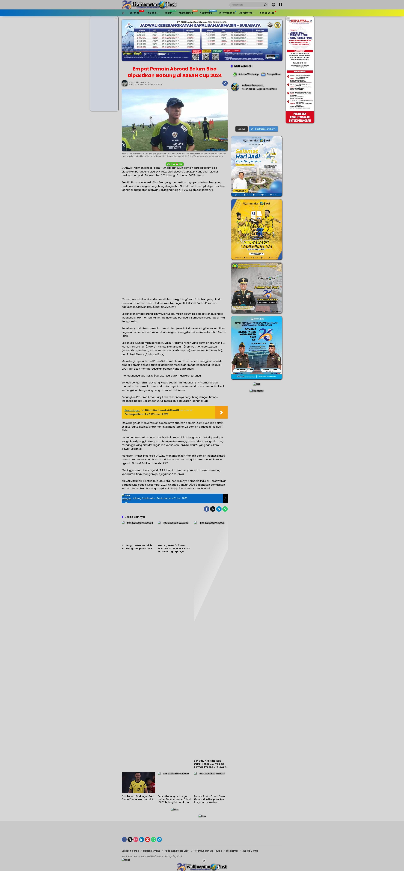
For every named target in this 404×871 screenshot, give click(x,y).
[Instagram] (135, 839)
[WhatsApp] (225, 509)
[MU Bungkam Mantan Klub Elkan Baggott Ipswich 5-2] (138, 531)
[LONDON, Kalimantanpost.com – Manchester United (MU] (256, 109)
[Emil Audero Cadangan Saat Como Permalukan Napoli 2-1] (138, 782)
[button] (265, 4)
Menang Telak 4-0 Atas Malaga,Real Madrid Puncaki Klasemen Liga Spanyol (174, 548)
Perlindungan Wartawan (208, 850)
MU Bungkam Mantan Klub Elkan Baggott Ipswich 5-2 (137, 547)
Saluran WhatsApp (248, 74)
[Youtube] (147, 839)
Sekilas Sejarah (130, 850)
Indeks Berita (250, 850)
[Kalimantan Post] (149, 4)
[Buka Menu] (280, 5)
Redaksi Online (151, 850)
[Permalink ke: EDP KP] (125, 83)
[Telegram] (219, 509)
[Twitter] (212, 509)
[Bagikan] (225, 83)
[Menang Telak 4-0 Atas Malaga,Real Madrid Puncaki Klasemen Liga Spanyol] (174, 531)
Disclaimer (232, 850)
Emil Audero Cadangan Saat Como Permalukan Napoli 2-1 (138, 798)
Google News (274, 74)
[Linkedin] (141, 839)
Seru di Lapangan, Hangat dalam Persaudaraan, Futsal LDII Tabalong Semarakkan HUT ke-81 (174, 799)
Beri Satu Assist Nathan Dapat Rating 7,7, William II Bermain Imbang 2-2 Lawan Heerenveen (210, 764)
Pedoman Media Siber (177, 850)
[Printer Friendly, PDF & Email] (175, 164)
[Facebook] (206, 509)
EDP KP (131, 82)
